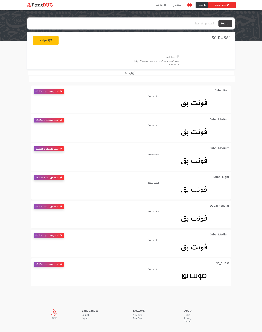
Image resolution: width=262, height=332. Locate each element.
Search (225, 23)
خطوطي (177, 5)
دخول (201, 5)
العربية (85, 318)
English (86, 315)
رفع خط (160, 5)
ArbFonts (137, 315)
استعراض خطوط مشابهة (47, 91)
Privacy (188, 318)
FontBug (137, 318)
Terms (187, 321)
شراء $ (43, 40)
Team (187, 315)
